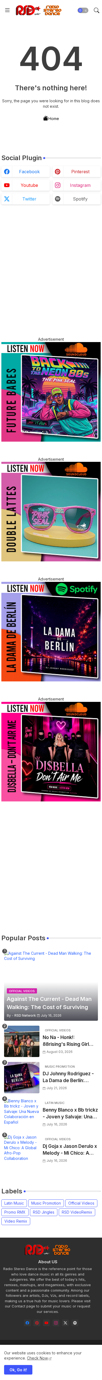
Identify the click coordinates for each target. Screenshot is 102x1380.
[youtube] (46, 1322)
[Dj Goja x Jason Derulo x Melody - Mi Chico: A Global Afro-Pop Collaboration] (21, 1150)
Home (53, 118)
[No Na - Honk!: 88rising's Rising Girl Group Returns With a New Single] (21, 1041)
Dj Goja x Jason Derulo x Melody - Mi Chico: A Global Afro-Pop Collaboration (70, 1150)
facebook (29, 171)
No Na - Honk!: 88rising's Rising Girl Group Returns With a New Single (67, 1041)
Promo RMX (15, 1212)
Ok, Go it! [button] (18, 1369)
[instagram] (55, 1322)
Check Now (37, 1358)
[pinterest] (36, 1322)
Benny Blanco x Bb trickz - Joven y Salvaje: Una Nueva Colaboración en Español (70, 1114)
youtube (29, 185)
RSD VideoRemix (77, 1212)
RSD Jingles (43, 1212)
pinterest (80, 171)
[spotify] (75, 1322)
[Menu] (7, 10)
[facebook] (27, 1322)
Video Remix (15, 1221)
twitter (29, 199)
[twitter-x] (65, 1322)
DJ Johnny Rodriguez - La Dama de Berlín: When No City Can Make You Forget (70, 1077)
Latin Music (14, 1203)
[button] (83, 10)
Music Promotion (46, 1203)
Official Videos (81, 1203)
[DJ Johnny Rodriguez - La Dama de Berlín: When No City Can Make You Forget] (21, 1077)
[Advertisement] (51, 270)
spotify (80, 199)
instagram (80, 185)
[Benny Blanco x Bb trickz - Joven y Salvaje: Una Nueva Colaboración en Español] (21, 1114)
